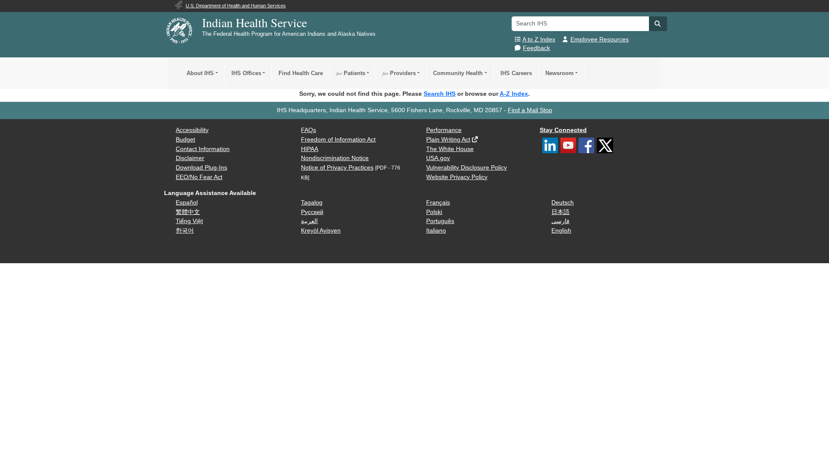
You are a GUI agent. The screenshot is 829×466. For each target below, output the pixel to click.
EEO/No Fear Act (199, 177)
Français (438, 202)
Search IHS (440, 93)
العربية (309, 221)
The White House (450, 149)
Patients (350, 73)
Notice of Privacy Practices (337, 167)
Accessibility (192, 130)
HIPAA (309, 149)
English (561, 230)
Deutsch (562, 202)
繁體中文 (188, 212)
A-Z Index (514, 93)
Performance (444, 130)
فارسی (560, 221)
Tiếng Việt (189, 221)
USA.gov (438, 158)
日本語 (560, 212)
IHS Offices (246, 73)
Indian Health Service (254, 22)
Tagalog (312, 202)
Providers (399, 73)
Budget (185, 139)
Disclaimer (190, 158)
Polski (434, 212)
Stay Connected (563, 130)
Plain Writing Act (448, 139)
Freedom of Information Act (338, 139)
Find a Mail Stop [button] (530, 110)
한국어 (185, 230)
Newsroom (559, 73)
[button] (658, 23)
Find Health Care (300, 73)
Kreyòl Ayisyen (321, 230)
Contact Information (203, 149)
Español (187, 202)
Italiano (436, 230)
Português (440, 221)
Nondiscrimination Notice (335, 158)
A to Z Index (538, 39)
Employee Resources (599, 39)
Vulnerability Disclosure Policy (466, 167)
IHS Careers (516, 73)
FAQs (308, 130)
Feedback (536, 48)
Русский (312, 212)
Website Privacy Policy (456, 177)
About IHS (200, 73)
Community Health (458, 73)
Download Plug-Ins (201, 167)
